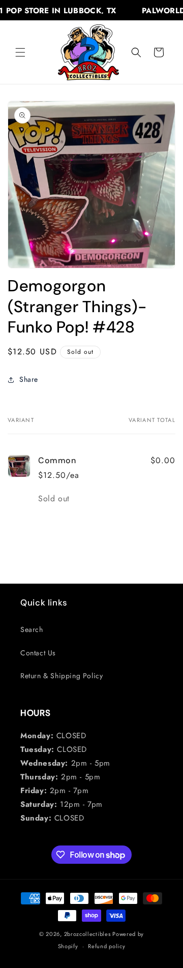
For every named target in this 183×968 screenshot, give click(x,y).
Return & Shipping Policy (61, 676)
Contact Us (38, 653)
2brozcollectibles (87, 934)
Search (31, 629)
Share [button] (28, 379)
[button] (20, 52)
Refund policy (106, 946)
